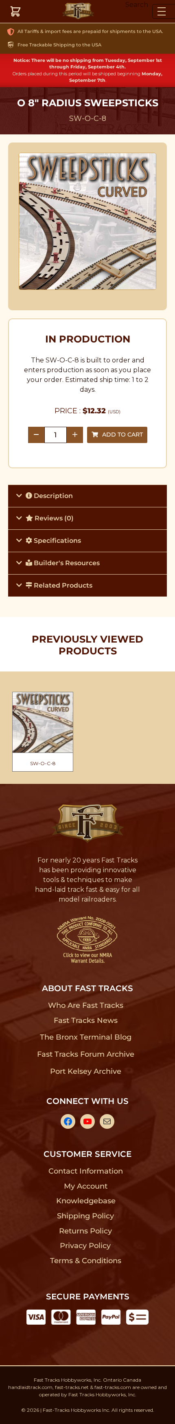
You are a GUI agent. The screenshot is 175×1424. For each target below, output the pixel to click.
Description (52, 496)
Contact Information (85, 1171)
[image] (87, 221)
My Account (85, 1186)
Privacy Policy (85, 1245)
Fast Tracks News (86, 1020)
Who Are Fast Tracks (85, 1005)
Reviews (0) (53, 518)
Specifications (56, 540)
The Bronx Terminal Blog (85, 1037)
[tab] (87, 496)
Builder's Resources (66, 563)
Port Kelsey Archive (85, 1071)
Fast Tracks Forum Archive (85, 1054)
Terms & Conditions (85, 1260)
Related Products (62, 585)
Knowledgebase (85, 1200)
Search (136, 5)
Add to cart (122, 434)
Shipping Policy (85, 1215)
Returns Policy (85, 1231)
